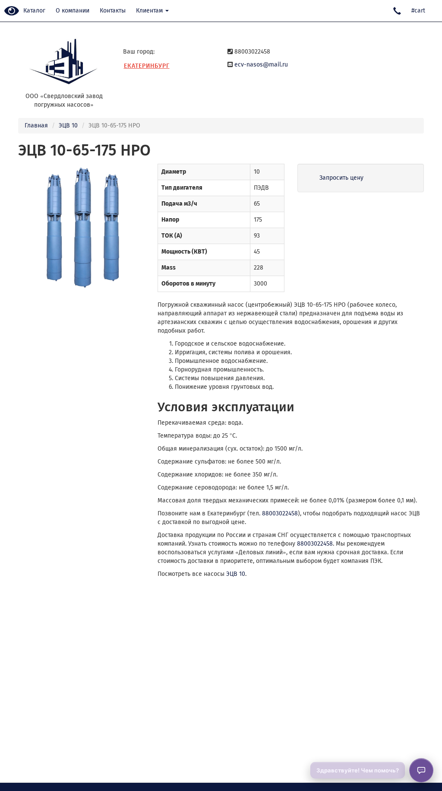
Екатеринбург (147, 66)
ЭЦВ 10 (68, 125)
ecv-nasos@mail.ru (261, 64)
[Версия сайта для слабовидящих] (11, 11)
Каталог (34, 10)
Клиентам (150, 10)
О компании (72, 10)
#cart (418, 10)
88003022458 (280, 513)
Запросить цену (341, 177)
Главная (36, 125)
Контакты (113, 10)
